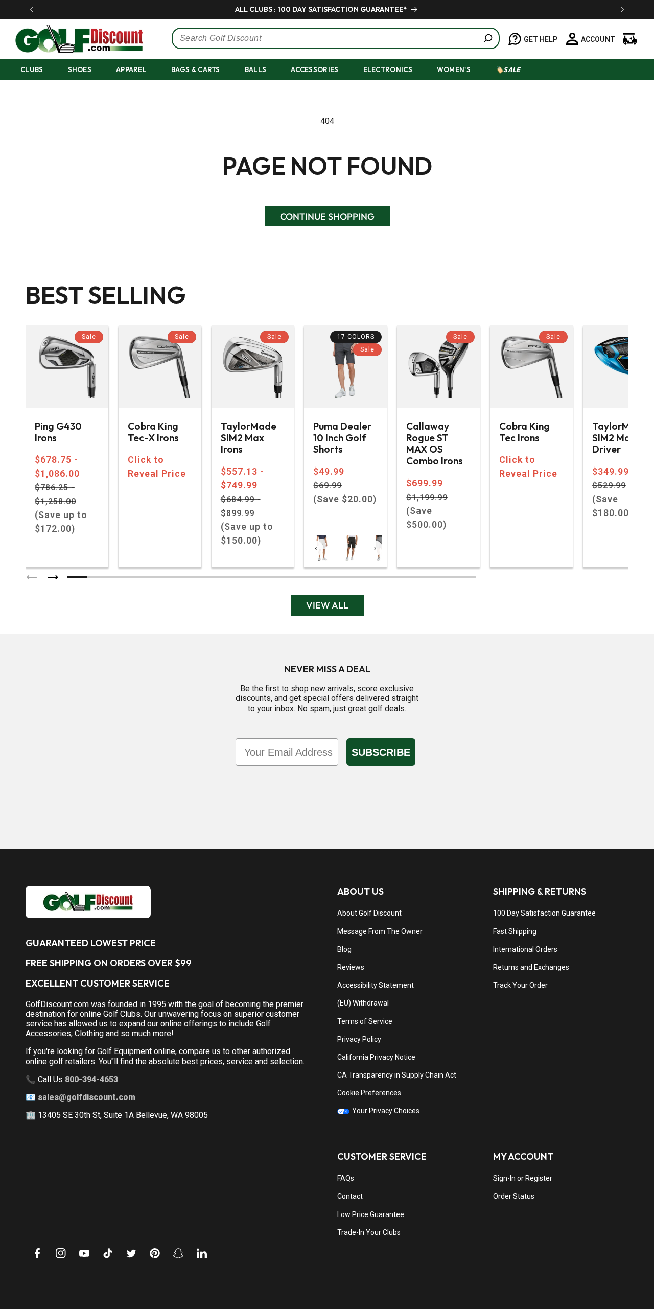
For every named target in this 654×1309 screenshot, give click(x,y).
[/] (73, 39)
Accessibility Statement (375, 985)
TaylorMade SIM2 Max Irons (248, 437)
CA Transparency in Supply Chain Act (396, 1075)
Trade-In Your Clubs (369, 1232)
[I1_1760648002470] (566, 1270)
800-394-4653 (91, 1079)
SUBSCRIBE (381, 752)
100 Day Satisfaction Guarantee (544, 913)
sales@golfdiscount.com (86, 1097)
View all (327, 605)
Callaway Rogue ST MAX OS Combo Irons (434, 443)
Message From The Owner (380, 931)
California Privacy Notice (376, 1057)
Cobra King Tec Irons (524, 432)
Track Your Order (520, 985)
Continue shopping (327, 216)
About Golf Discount (369, 913)
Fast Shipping (514, 931)
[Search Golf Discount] (488, 38)
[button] (41, 69)
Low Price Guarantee (370, 1214)
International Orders (525, 949)
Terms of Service (364, 1021)
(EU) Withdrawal (363, 1003)
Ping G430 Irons (58, 432)
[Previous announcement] (32, 9)
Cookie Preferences (369, 1093)
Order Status (513, 1196)
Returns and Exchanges (531, 967)
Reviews (350, 967)
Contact (350, 1196)
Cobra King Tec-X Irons (153, 432)
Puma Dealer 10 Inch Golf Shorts (342, 437)
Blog (344, 949)
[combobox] (335, 38)
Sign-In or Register (522, 1178)
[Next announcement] (622, 9)
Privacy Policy (359, 1039)
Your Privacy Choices (385, 1111)
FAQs (345, 1178)
